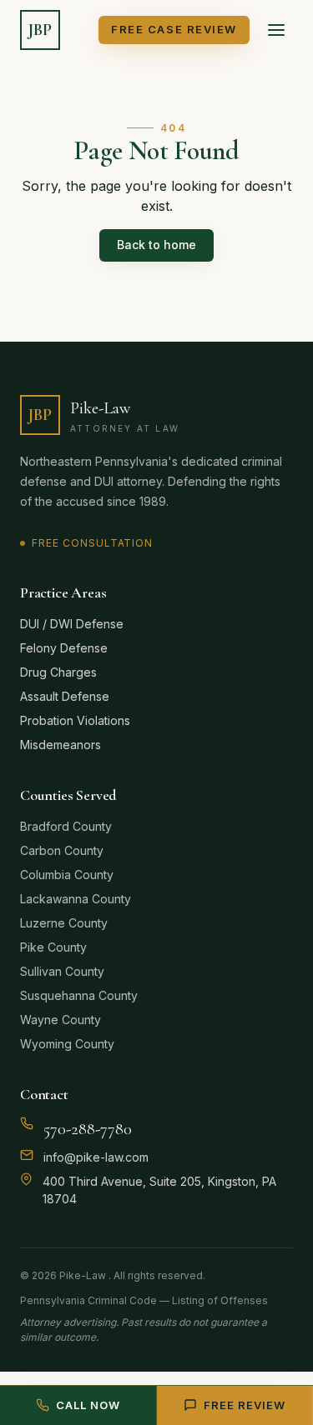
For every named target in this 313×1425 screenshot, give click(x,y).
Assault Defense (64, 696)
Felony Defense (64, 648)
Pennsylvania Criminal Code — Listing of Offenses (144, 1300)
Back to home (156, 245)
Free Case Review (174, 29)
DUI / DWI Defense (72, 624)
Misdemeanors (60, 745)
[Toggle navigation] (276, 30)
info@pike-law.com (96, 1157)
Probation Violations (75, 720)
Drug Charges (58, 672)
